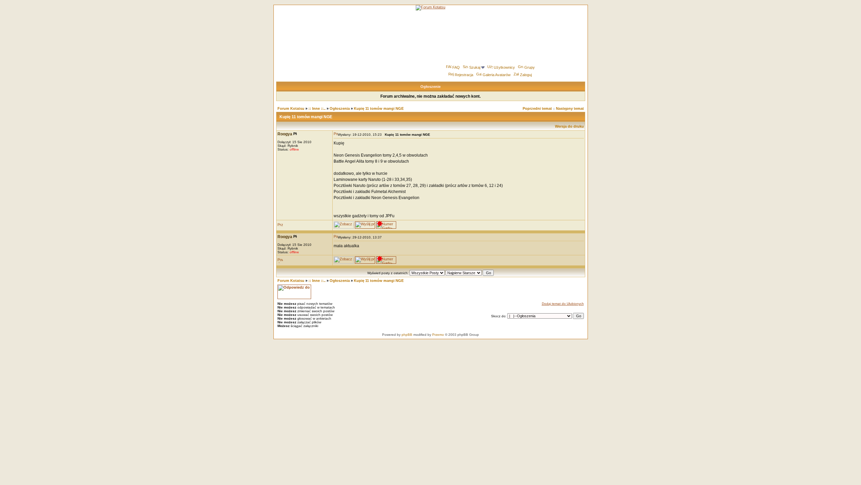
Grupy (529, 67)
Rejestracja (464, 75)
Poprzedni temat (537, 108)
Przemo (438, 334)
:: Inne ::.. (317, 108)
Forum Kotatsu (290, 108)
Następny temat (570, 108)
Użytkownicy (504, 67)
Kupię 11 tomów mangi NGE (379, 108)
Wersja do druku (569, 126)
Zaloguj (526, 75)
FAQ (456, 67)
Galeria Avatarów (497, 75)
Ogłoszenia (340, 108)
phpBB (407, 334)
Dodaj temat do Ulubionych (563, 303)
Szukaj (474, 67)
